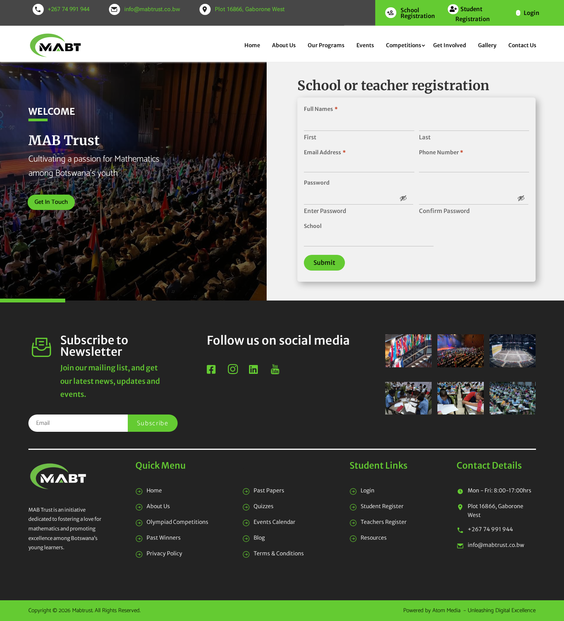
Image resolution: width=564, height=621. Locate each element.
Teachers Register (384, 522)
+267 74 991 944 (68, 9)
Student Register (382, 506)
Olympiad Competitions (177, 522)
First (310, 137)
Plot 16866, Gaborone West (250, 9)
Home (252, 45)
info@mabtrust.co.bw (152, 9)
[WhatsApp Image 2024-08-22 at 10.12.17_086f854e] (460, 365)
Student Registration (472, 14)
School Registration (418, 13)
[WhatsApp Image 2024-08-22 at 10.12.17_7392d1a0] (408, 365)
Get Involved (449, 45)
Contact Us (522, 45)
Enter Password (325, 211)
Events (365, 45)
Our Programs (326, 45)
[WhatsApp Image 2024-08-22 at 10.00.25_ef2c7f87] (408, 412)
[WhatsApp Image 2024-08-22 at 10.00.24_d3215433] (460, 412)
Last (424, 137)
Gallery (487, 45)
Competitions (403, 45)
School (313, 226)
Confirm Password (444, 211)
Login (531, 13)
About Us (284, 45)
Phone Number (441, 152)
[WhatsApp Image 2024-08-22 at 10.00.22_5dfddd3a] (513, 412)
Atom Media (446, 610)
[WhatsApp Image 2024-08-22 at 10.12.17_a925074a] (513, 365)
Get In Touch (51, 202)
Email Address (324, 152)
